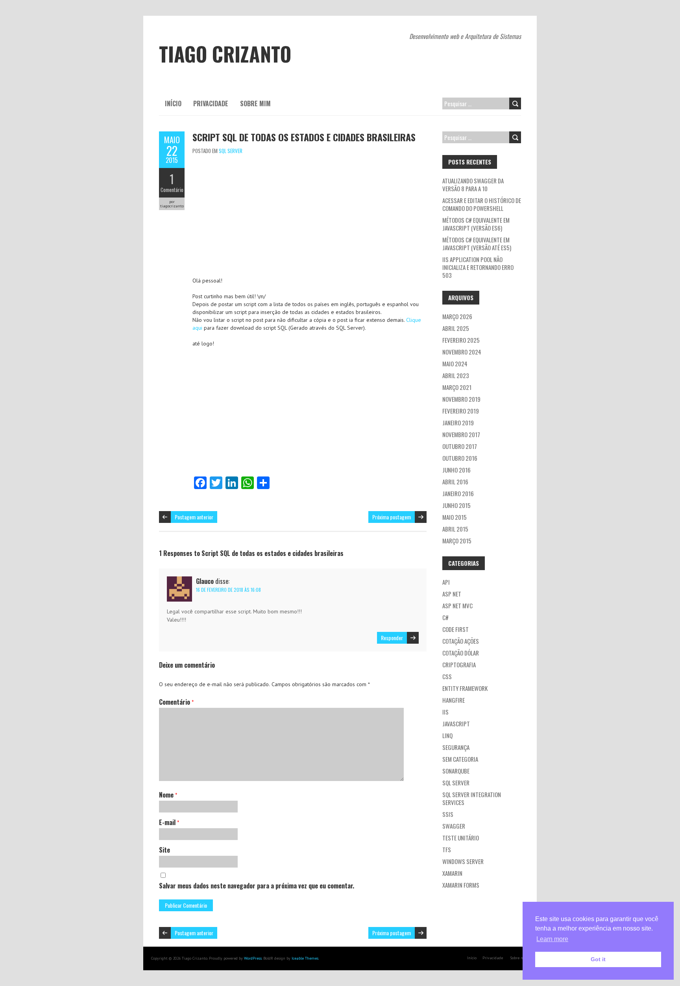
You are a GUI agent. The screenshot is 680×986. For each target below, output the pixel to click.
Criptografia (459, 664)
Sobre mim (255, 103)
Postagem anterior (194, 517)
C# (445, 617)
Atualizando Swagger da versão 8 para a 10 (473, 184)
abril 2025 (455, 328)
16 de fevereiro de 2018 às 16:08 (228, 589)
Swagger (453, 826)
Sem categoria (460, 759)
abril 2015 (455, 528)
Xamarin (452, 873)
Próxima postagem (391, 517)
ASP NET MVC (457, 605)
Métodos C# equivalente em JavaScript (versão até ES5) (476, 243)
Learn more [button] (552, 939)
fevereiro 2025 (461, 340)
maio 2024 (455, 363)
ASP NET (451, 593)
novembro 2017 (461, 434)
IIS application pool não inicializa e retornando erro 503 (478, 267)
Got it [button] (598, 959)
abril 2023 (455, 375)
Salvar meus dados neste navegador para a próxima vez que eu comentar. (256, 885)
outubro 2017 (459, 446)
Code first (455, 629)
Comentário (172, 190)
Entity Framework (465, 688)
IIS (445, 711)
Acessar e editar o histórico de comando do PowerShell (481, 204)
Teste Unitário (460, 837)
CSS (447, 676)
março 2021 (456, 387)
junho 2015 (456, 505)
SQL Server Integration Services (471, 798)
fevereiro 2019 (460, 410)
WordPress (253, 958)
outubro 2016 (459, 458)
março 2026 (457, 316)
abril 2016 (455, 481)
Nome (168, 795)
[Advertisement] (309, 217)
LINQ (447, 735)
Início (173, 103)
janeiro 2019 (458, 422)
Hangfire (453, 700)
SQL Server (230, 151)
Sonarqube (455, 770)
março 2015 (456, 540)
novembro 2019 (461, 399)
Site (164, 850)
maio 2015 (454, 517)
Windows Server (463, 861)
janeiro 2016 (458, 493)
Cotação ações (460, 641)
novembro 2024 (461, 351)
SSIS (447, 814)
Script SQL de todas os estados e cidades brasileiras (304, 137)
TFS (446, 849)
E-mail (169, 822)
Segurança (455, 747)
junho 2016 (456, 469)
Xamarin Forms (460, 885)
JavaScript (456, 723)
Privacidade (210, 103)
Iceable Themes (305, 958)
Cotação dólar (460, 652)
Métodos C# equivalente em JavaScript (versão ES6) (476, 224)
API (446, 582)
